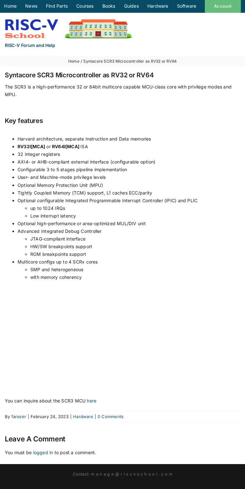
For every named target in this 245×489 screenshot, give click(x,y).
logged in (43, 452)
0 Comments (110, 416)
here (91, 400)
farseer (18, 416)
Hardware (83, 416)
